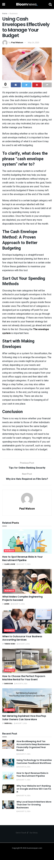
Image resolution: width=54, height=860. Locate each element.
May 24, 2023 (33, 42)
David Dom (8, 684)
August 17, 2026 (24, 564)
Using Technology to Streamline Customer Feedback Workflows (34, 762)
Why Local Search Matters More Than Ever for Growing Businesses (33, 804)
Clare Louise (9, 564)
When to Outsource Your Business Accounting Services (22, 638)
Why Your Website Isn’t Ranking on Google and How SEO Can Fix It (33, 788)
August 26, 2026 (24, 767)
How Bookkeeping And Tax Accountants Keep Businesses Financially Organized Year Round (33, 746)
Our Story (34, 832)
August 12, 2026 (18, 604)
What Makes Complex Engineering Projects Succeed (22, 598)
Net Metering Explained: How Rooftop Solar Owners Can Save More (24, 717)
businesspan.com (34, 848)
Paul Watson (17, 42)
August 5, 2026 (24, 644)
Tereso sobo (9, 644)
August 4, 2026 (21, 684)
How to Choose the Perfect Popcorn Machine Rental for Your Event (23, 677)
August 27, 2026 (24, 754)
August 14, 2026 (24, 796)
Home (4, 13)
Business (14, 13)
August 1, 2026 (21, 723)
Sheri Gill (8, 723)
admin (6, 604)
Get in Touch (21, 832)
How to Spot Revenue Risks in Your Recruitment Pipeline (22, 558)
